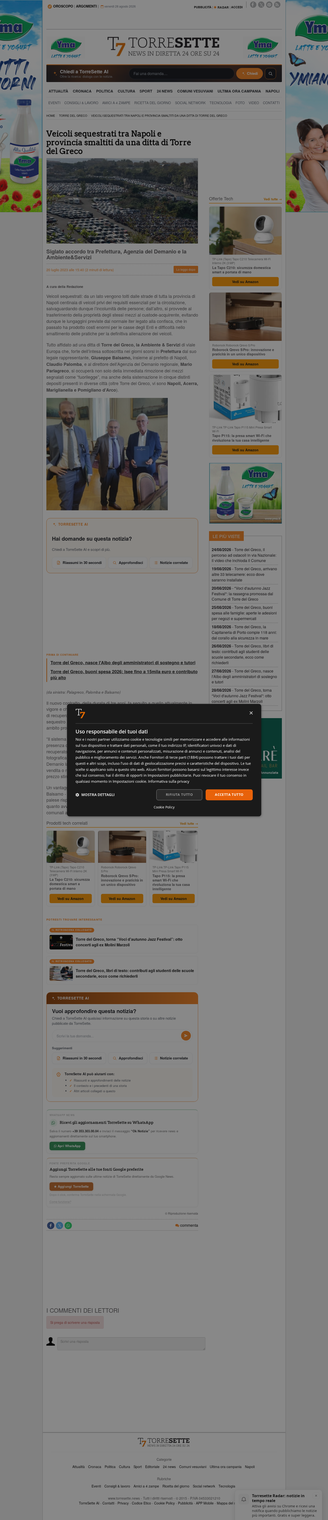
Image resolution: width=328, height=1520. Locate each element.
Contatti (108, 1503)
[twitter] (261, 4)
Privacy (123, 1503)
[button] (95, 795)
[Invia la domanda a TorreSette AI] (186, 1036)
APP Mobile (205, 1503)
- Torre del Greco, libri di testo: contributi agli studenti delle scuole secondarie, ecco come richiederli (242, 654)
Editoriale (152, 1466)
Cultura (124, 1466)
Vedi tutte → (189, 823)
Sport (138, 1466)
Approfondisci (131, 562)
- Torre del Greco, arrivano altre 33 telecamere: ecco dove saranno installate (244, 574)
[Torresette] (164, 47)
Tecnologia (227, 1486)
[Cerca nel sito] (270, 73)
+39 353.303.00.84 (85, 1131)
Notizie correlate (174, 562)
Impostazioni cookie (129, 781)
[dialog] (164, 760)
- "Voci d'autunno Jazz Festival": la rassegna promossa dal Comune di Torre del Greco (242, 593)
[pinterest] (269, 4)
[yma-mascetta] (65, 47)
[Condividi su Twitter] (59, 1225)
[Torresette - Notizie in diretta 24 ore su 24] (164, 1442)
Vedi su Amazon (70, 898)
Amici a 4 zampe (146, 1486)
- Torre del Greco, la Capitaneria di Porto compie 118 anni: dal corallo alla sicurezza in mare (244, 632)
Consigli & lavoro (117, 1486)
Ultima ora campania (226, 1466)
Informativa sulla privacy (168, 781)
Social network (204, 1486)
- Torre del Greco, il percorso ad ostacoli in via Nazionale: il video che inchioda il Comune (244, 555)
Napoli (250, 1466)
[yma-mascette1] (262, 47)
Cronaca (94, 1466)
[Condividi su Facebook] (50, 1225)
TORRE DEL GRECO (73, 115)
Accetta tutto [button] (229, 794)
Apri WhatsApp (69, 1145)
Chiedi (252, 73)
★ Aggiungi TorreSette (71, 1186)
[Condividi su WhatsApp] (68, 1225)
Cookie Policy (164, 1503)
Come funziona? (60, 1201)
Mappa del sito (228, 1503)
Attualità (78, 1466)
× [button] (251, 713)
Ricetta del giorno (175, 1486)
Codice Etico (141, 1503)
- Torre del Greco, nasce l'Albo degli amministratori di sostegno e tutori (244, 676)
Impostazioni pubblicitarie (169, 775)
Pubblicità (185, 1503)
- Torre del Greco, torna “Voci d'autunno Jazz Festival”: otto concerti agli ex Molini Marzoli (242, 695)
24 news (169, 1466)
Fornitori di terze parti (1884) (174, 757)
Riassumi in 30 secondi (82, 562)
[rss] (277, 4)
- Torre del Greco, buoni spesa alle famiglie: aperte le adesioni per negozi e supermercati (244, 613)
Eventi (96, 1486)
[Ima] (245, 493)
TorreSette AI (89, 1503)
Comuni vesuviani (192, 1466)
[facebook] (253, 4)
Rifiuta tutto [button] (179, 794)
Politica (110, 1466)
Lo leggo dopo (185, 269)
